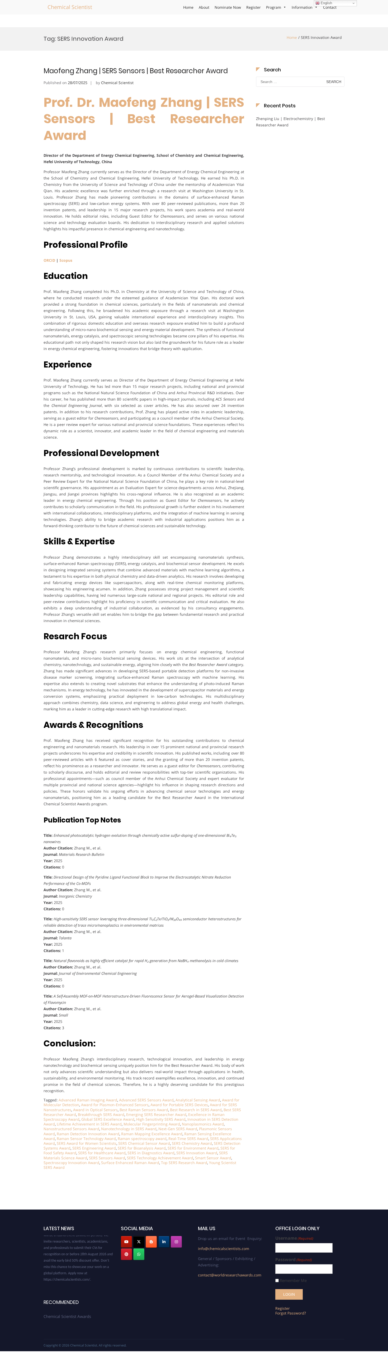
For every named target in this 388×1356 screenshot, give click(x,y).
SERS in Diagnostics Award (150, 1152)
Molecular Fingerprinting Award (152, 1124)
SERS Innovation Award (196, 1152)
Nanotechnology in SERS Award (129, 1128)
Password (293, 1259)
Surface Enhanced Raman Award (130, 1162)
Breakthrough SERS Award (101, 1114)
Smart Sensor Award (213, 1157)
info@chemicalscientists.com (223, 1248)
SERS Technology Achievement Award (160, 1157)
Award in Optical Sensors (95, 1109)
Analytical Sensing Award (198, 1099)
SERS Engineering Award (94, 1148)
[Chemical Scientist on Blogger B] (151, 1242)
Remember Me (293, 1280)
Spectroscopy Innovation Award (71, 1162)
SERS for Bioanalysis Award (142, 1148)
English (326, 3)
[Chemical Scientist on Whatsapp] (138, 1254)
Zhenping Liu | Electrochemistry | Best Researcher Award (290, 121)
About (204, 7)
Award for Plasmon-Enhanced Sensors (115, 1104)
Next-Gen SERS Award (177, 1128)
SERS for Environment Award (193, 1148)
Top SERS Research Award (184, 1162)
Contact (330, 7)
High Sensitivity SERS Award (161, 1119)
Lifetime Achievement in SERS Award (89, 1124)
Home (188, 7)
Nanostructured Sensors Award (71, 1128)
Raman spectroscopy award (142, 1138)
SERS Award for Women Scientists (86, 1143)
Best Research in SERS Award (196, 1109)
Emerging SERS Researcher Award (156, 1114)
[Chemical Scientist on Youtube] (126, 1242)
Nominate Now (228, 7)
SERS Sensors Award (107, 1157)
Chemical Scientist (70, 7)
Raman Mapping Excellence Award (151, 1133)
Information (302, 7)
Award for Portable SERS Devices (179, 1104)
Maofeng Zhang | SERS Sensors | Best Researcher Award (136, 71)
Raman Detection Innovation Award (88, 1133)
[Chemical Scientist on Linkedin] (163, 1242)
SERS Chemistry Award (192, 1143)
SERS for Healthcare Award (102, 1152)
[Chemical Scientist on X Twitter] (138, 1242)
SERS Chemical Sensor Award (144, 1143)
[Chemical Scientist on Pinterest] (126, 1254)
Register (253, 7)
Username (294, 1238)
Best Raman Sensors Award (144, 1109)
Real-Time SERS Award (188, 1138)
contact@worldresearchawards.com (229, 1274)
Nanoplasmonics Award (203, 1124)
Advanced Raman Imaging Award (88, 1099)
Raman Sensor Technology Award (86, 1138)
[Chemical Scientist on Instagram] (176, 1242)
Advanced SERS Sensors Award (146, 1099)
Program (273, 7)
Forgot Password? (290, 1313)
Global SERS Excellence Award (107, 1119)
